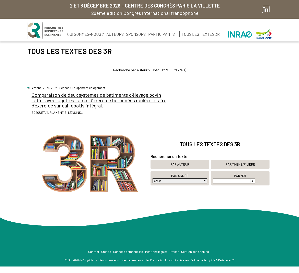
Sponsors (136, 34)
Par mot (240, 176)
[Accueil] (45, 30)
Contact (93, 252)
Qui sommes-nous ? (85, 34)
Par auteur (179, 164)
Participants (161, 34)
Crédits (106, 252)
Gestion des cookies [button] (195, 252)
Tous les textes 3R (201, 34)
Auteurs (115, 34)
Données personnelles (128, 252)
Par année (179, 176)
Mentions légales (156, 252)
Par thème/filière (240, 164)
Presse (174, 252)
